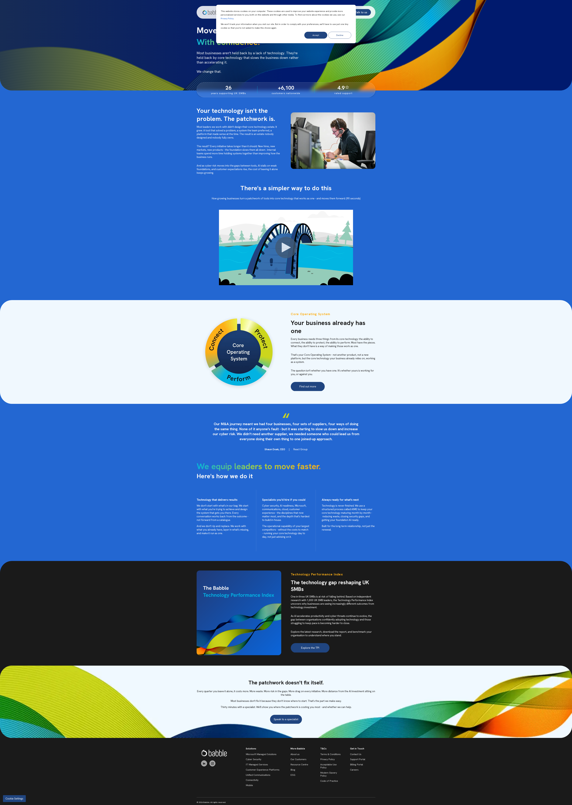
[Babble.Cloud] (214, 753)
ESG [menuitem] (292, 775)
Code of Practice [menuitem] (329, 780)
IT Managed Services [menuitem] (257, 764)
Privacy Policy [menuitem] (327, 759)
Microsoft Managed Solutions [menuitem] (261, 754)
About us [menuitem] (295, 754)
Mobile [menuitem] (249, 785)
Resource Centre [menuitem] (299, 764)
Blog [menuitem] (292, 769)
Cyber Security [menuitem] (253, 759)
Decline (339, 35)
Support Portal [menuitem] (357, 759)
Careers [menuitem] (354, 769)
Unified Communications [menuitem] (258, 775)
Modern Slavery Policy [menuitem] (328, 774)
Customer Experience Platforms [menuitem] (262, 769)
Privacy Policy (227, 18)
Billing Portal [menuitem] (356, 764)
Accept (316, 35)
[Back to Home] (211, 12)
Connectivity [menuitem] (252, 780)
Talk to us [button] (361, 12)
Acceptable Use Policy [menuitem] (328, 766)
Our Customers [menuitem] (298, 759)
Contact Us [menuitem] (355, 754)
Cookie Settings (14, 798)
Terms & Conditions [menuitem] (330, 754)
